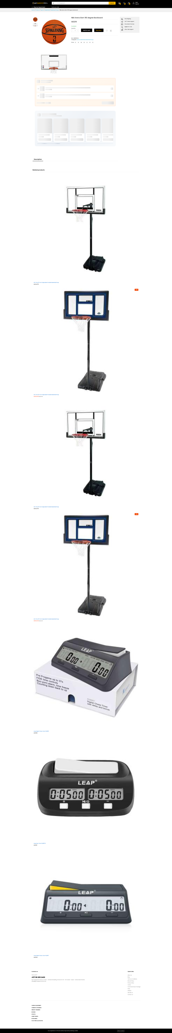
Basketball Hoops (55, 10)
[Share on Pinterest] (81, 42)
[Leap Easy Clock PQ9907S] (86, 789)
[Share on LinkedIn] (84, 42)
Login (136, 2)
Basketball (47, 10)
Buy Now (98, 30)
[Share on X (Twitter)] (78, 42)
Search (112, 3)
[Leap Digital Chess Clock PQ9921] (86, 677)
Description (38, 159)
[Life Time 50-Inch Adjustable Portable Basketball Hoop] (86, 341)
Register (137, 4)
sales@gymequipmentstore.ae (39, 981)
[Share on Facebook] (75, 42)
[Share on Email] (89, 42)
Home (33, 10)
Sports (42, 10)
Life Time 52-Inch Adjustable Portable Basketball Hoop (46, 282)
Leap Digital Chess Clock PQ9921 (41, 731)
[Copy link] (93, 42)
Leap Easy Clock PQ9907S (40, 843)
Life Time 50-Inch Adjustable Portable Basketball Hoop (46, 394)
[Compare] (111, 30)
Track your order (55, 7)
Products (38, 10)
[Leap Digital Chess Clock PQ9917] (86, 902)
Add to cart (86, 30)
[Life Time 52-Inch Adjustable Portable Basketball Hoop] (86, 229)
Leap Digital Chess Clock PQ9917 (41, 955)
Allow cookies (121, 1030)
